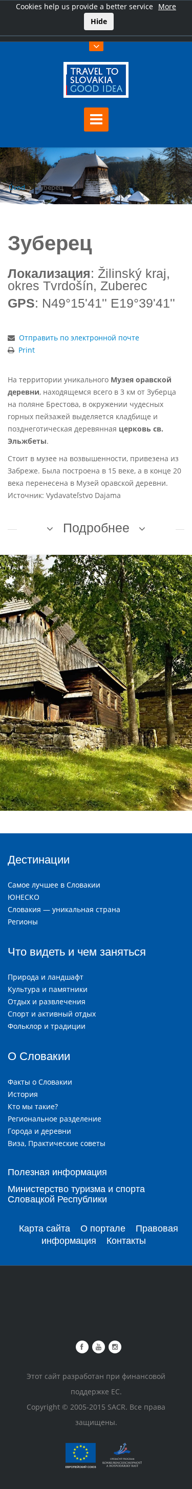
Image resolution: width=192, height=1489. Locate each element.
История (23, 1094)
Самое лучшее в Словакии (54, 885)
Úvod (17, 187)
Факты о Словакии (40, 1082)
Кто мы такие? (33, 1106)
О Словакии (39, 1056)
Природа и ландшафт (45, 977)
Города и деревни (39, 1131)
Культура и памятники (48, 989)
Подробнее (96, 528)
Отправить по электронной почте (79, 337)
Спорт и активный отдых (52, 1014)
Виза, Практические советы (56, 1143)
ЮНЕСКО (23, 897)
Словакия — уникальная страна (64, 909)
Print (26, 350)
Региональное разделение (54, 1119)
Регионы (23, 921)
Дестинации (39, 859)
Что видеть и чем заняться (77, 951)
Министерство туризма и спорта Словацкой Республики (76, 1194)
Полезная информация (57, 1172)
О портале (102, 1228)
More (167, 6)
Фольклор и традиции (47, 1026)
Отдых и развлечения (47, 1001)
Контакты (126, 1241)
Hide (99, 21)
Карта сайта (44, 1228)
